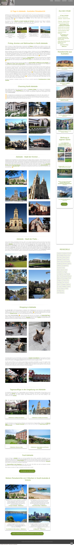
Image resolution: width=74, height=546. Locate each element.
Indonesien (64, 263)
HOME (51, 0)
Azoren (69, 253)
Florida (63, 259)
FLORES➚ (70, 0)
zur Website (64, 204)
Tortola (66, 288)
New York (59, 276)
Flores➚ (31, 46)
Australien (59, 253)
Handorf (13, 393)
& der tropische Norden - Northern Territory (65, 131)
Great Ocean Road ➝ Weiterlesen (39, 505)
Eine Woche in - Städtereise (65, 84)
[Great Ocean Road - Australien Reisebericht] (39, 498)
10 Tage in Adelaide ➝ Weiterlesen (16, 505)
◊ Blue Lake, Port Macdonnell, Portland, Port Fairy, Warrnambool (64, 42)
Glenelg (14, 395)
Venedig (59, 290)
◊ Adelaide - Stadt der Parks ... (64, 21)
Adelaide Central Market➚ (34, 357)
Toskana (62, 288)
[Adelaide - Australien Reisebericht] (16, 498)
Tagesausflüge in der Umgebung (14, 464)
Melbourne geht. (8, 425)
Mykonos (59, 278)
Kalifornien (59, 265)
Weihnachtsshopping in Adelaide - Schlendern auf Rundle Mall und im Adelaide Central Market (33, 34)
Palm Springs (64, 278)
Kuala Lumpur (60, 269)
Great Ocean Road (27, 58)
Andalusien (64, 253)
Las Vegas (64, 271)
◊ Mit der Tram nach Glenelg (63, 28)
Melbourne (7, 59)
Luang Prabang (66, 273)
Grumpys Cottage (32, 89)
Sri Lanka (59, 286)
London (65, 269)
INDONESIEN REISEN (48, 541)
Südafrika (28, 317)
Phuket (64, 280)
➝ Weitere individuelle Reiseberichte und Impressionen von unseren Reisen (27, 533)
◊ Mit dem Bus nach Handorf (63, 27)
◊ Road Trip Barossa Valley (63, 30)
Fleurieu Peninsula (20, 424)
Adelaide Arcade (13, 313)
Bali (58, 255)
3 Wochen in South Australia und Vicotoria (24, 21)
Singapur (64, 284)
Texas (58, 288)
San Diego (59, 282)
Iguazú (69, 263)
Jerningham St (19, 90)
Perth (70, 278)
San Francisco (66, 282)
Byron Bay (59, 257)
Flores (67, 259)
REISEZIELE (57, 0)
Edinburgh (59, 259)
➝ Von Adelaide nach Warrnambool (27, 471)
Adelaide (16, 458)
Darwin (67, 257)
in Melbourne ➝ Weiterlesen (39, 529)
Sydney (39, 317)
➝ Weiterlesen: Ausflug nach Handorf (16, 417)
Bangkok (61, 255)
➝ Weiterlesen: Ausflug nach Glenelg (39, 417)
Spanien (68, 284)
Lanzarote (59, 271)
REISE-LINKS (34, 541)
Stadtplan (11, 244)
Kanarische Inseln (61, 267)
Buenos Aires (67, 255)
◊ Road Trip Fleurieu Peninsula (62, 33)
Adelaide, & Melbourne (65, 116)
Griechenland (67, 261)
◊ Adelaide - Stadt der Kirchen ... (64, 19)
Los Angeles (59, 273)
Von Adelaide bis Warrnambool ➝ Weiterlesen (16, 529)
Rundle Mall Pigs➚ (46, 315)
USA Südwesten (60, 292)
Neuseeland (64, 276)
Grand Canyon (60, 261)
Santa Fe (59, 284)
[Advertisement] (64, 226)
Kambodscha (65, 265)
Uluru (63, 290)
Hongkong (59, 263)
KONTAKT (64, 0)
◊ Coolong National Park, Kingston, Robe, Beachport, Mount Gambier (63, 38)
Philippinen (59, 280)
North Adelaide (30, 57)
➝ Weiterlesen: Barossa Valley (16, 447)
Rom (68, 280)
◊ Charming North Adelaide (63, 22)
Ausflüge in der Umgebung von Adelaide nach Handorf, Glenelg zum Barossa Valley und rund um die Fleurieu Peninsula (45, 35)
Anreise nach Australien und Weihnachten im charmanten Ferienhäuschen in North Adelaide (10, 35)
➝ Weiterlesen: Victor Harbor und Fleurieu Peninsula (39, 448)
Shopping (48, 461)
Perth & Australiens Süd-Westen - (65, 100)
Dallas (63, 257)
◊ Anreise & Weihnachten (63, 17)
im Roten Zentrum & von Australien (65, 69)
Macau (69, 276)
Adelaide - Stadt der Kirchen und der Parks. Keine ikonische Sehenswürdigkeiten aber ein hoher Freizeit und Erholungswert (22, 36)
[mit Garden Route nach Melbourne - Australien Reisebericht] (39, 522)
